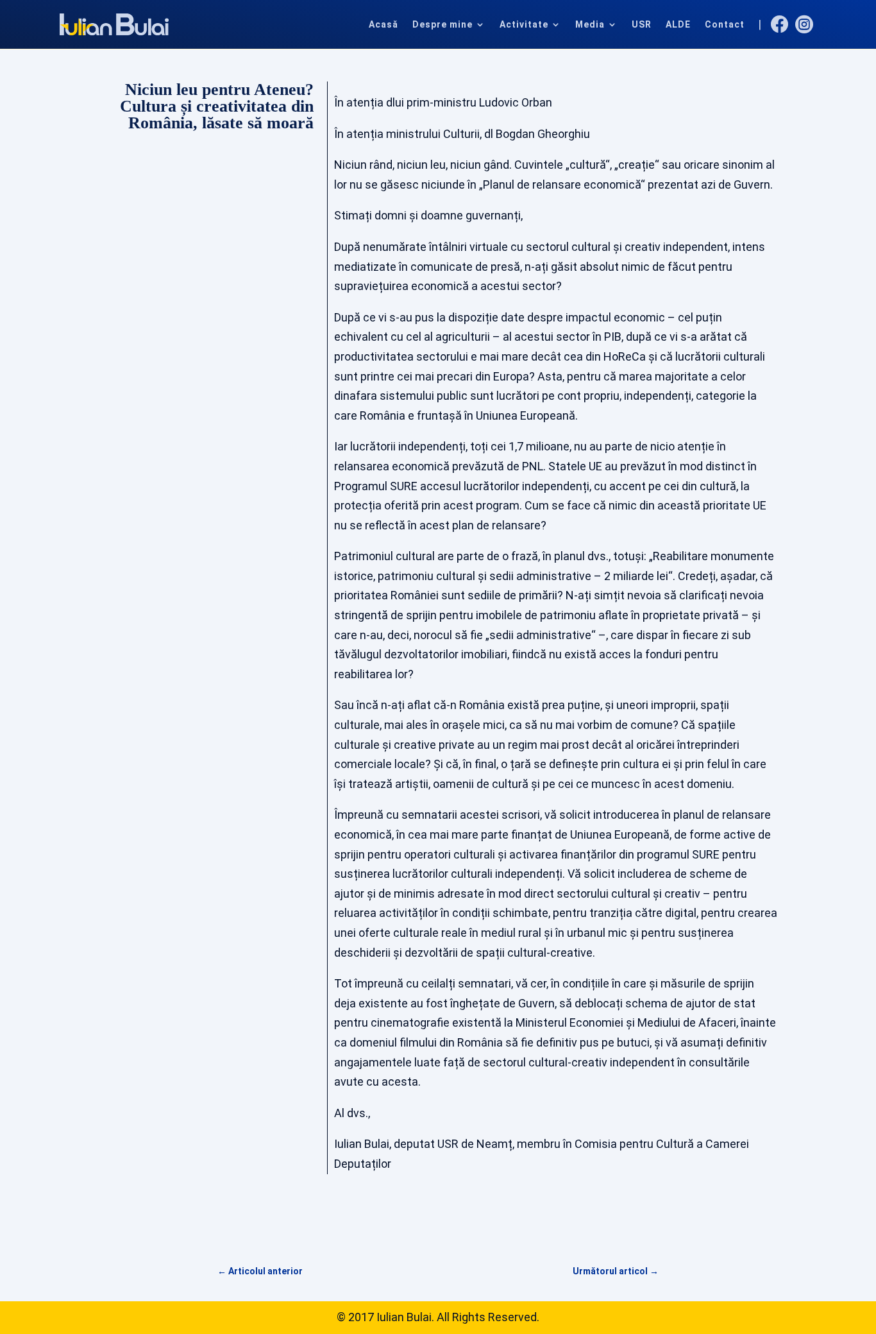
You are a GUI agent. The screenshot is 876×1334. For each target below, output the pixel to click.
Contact (725, 24)
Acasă (383, 24)
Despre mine (442, 24)
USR (642, 24)
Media (590, 24)
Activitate (524, 24)
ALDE (678, 24)
